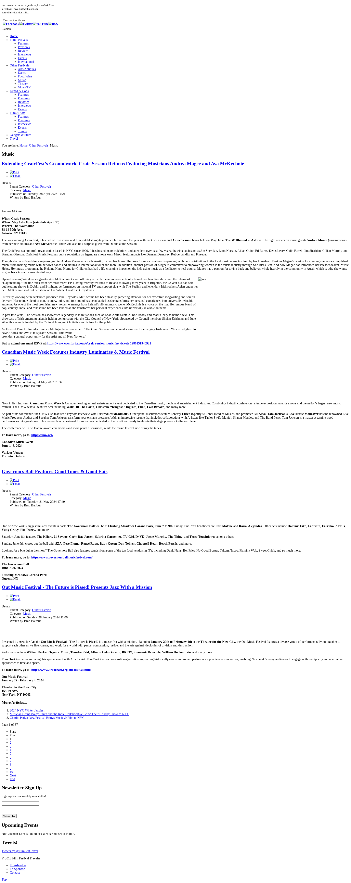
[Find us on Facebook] (11, 24)
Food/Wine (25, 76)
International (26, 61)
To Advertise (18, 865)
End (12, 779)
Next (13, 775)
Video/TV (24, 87)
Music (22, 80)
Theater (23, 83)
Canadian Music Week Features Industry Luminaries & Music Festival (76, 352)
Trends (22, 131)
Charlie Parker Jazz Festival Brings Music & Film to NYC (47, 717)
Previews (24, 47)
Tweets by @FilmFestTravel (20, 851)
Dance (22, 72)
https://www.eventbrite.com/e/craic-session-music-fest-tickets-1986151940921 (99, 343)
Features (23, 43)
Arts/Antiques (27, 69)
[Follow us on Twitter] (26, 24)
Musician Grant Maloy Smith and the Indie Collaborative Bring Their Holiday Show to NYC (69, 714)
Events (22, 58)
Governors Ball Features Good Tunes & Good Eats (54, 471)
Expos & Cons (19, 91)
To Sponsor (17, 869)
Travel (14, 138)
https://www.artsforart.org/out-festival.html (61, 669)
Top (4, 879)
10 (11, 771)
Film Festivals (19, 39)
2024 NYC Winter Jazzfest (27, 710)
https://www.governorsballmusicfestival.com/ (61, 557)
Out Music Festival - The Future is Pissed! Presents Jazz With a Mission (77, 587)
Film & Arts (17, 113)
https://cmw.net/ (42, 435)
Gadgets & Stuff (20, 135)
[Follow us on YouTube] (41, 24)
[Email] (15, 176)
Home (14, 36)
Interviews (24, 54)
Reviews (23, 50)
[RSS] (53, 24)
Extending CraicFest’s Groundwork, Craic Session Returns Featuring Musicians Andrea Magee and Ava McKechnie (123, 163)
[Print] (14, 172)
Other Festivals (19, 65)
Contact (15, 872)
